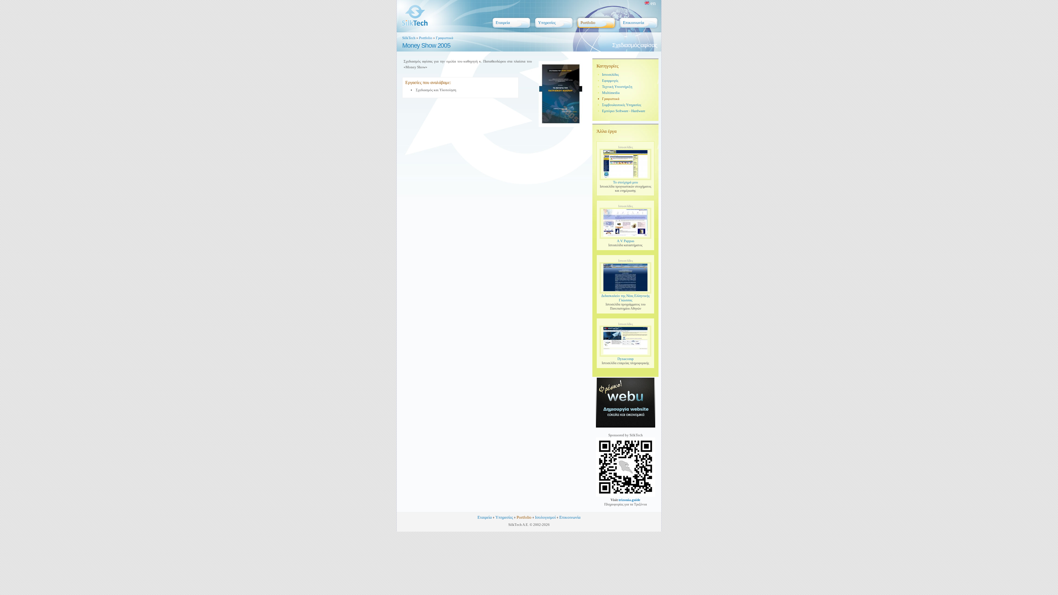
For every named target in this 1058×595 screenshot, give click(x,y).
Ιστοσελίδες (610, 74)
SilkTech (408, 38)
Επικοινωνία (570, 517)
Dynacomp (625, 359)
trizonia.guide (629, 500)
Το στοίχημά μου (625, 182)
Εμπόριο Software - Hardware (623, 111)
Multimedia (611, 93)
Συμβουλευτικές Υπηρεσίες (621, 105)
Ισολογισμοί (545, 517)
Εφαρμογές (610, 81)
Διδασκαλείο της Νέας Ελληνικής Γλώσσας (625, 298)
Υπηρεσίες (504, 517)
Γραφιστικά (444, 38)
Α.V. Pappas (625, 241)
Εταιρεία (484, 517)
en (653, 3)
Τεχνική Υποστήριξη (617, 87)
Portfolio (425, 38)
